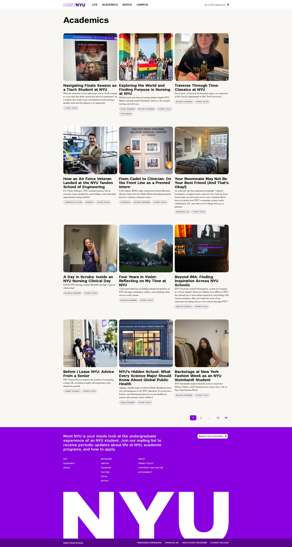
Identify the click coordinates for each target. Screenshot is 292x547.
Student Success (219, 543)
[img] (90, 57)
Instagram (106, 459)
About (141, 459)
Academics (110, 4)
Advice (127, 4)
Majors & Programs (146, 109)
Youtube (105, 472)
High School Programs (194, 543)
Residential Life (182, 212)
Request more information (211, 436)
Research (89, 202)
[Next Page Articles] (226, 417)
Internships (125, 202)
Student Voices (71, 108)
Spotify (105, 481)
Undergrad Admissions (149, 543)
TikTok (104, 476)
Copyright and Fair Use (150, 468)
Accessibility (145, 472)
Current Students (72, 391)
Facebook (106, 468)
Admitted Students (183, 307)
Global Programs (127, 109)
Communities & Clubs (73, 202)
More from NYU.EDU (73, 543)
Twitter (105, 463)
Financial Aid (172, 543)
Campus (142, 4)
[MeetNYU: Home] (74, 4)
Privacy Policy (146, 463)
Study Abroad (125, 114)
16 (218, 418)
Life (95, 4)
